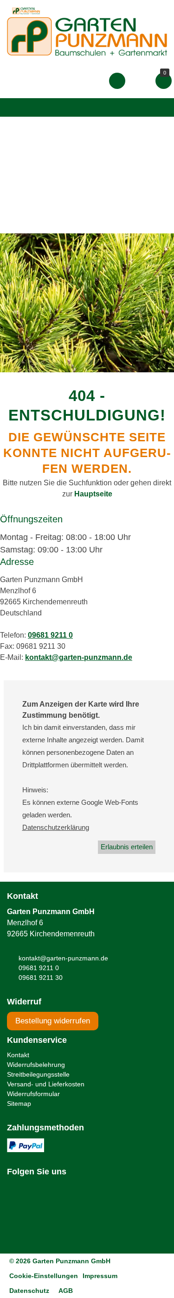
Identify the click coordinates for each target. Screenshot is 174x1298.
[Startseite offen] (87, 35)
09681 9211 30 (41, 977)
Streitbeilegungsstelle (38, 1074)
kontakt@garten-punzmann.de (78, 657)
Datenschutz (29, 1290)
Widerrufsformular (33, 1093)
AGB (65, 1290)
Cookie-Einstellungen (43, 1275)
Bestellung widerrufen (52, 1020)
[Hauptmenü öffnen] (16, 107)
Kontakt (18, 1055)
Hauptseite (93, 494)
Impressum (100, 1275)
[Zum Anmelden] (117, 80)
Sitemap (19, 1103)
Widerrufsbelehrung (36, 1064)
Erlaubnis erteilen (127, 847)
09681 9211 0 (50, 635)
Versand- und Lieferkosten (45, 1084)
